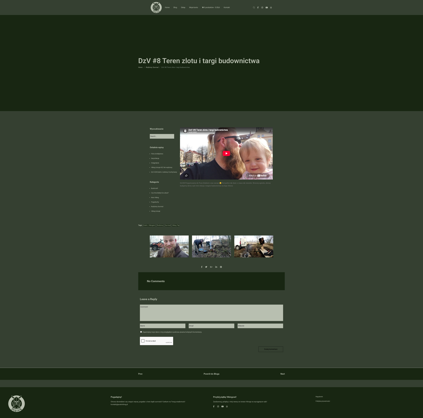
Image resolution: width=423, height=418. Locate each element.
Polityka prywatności (323, 401)
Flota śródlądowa (157, 154)
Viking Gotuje (155, 211)
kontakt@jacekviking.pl (119, 404)
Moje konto (193, 7)
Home (167, 7)
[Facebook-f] (258, 7)
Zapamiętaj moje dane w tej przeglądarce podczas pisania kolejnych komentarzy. (172, 332)
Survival (168, 225)
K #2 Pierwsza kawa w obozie (211, 248)
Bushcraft (154, 188)
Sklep (183, 7)
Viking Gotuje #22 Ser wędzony (161, 167)
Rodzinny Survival (152, 67)
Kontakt (227, 7)
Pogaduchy (155, 202)
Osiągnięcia (155, 163)
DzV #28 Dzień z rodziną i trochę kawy (164, 172)
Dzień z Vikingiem (149, 225)
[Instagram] (262, 7)
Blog (175, 7)
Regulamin (319, 397)
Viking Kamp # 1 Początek (169, 248)
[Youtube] (266, 7)
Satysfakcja (155, 158)
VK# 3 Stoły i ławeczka (253, 248)
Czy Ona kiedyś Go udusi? (160, 193)
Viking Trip (175, 225)
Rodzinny (160, 225)
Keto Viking (155, 197)
